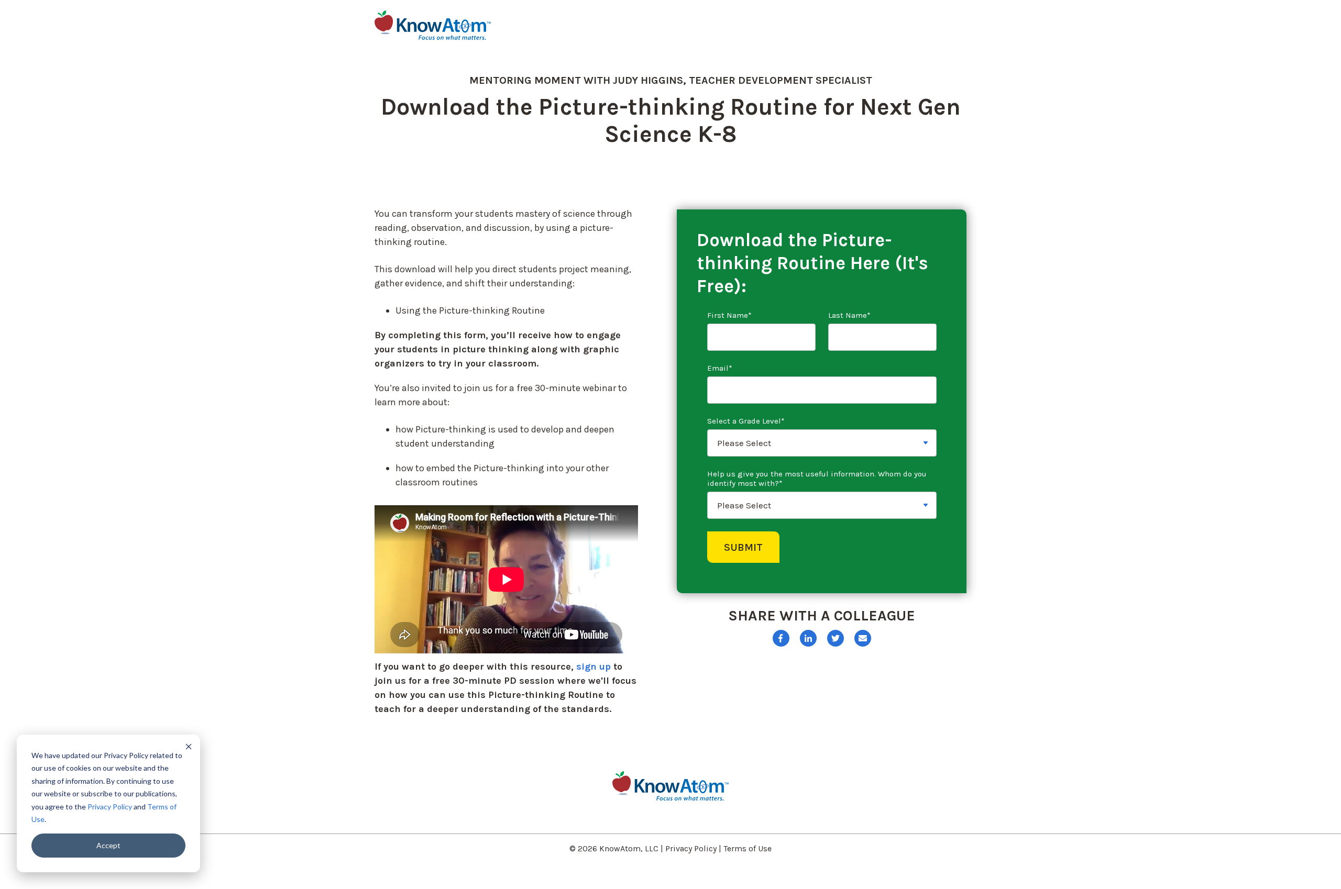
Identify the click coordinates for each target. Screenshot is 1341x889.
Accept (108, 845)
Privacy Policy (109, 806)
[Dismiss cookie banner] (188, 746)
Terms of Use (747, 848)
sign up (593, 666)
